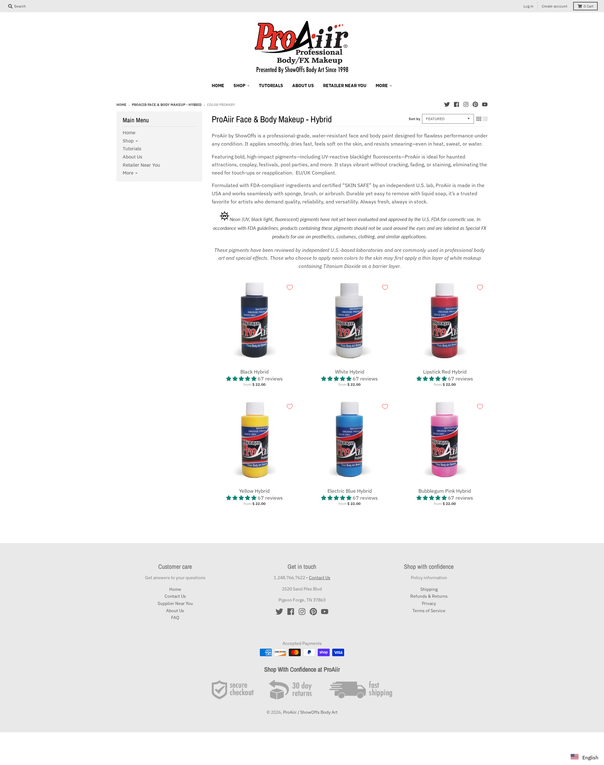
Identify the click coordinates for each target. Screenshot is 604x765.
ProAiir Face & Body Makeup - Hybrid (167, 105)
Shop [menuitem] (239, 85)
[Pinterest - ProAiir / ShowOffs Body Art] (475, 104)
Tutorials (132, 149)
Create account (554, 6)
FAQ (175, 617)
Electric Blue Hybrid (349, 491)
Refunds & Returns (429, 596)
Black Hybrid (254, 372)
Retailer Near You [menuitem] (344, 85)
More (128, 173)
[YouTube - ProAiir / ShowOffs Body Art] (485, 104)
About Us (132, 157)
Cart (588, 6)
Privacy (429, 603)
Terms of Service (428, 610)
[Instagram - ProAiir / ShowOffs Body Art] (466, 104)
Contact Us (175, 596)
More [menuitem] (382, 85)
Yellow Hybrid (254, 491)
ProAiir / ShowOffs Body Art (310, 712)
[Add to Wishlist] (289, 287)
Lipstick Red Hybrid (445, 372)
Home (121, 105)
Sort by (414, 119)
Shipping (429, 589)
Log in (528, 6)
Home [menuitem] (218, 85)
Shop (128, 141)
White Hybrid (349, 372)
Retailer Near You (141, 165)
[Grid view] (478, 119)
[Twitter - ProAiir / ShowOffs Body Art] (447, 104)
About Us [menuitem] (303, 85)
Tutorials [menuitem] (271, 85)
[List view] (485, 119)
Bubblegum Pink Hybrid (444, 491)
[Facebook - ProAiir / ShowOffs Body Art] (456, 104)
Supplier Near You (175, 603)
